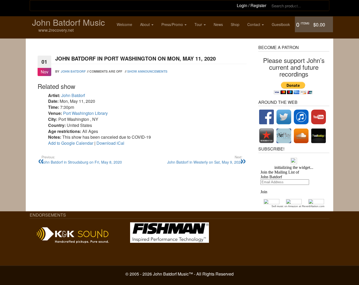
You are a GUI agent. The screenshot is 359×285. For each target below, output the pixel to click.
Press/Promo (172, 24)
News (218, 24)
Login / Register (251, 5)
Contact (254, 24)
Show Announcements (147, 71)
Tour (198, 24)
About (145, 24)
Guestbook (281, 24)
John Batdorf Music (68, 22)
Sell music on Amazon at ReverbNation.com (297, 206)
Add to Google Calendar (70, 143)
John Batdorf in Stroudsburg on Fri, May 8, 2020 (82, 160)
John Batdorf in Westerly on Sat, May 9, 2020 (205, 160)
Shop (235, 24)
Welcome (124, 24)
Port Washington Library (85, 113)
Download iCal (110, 143)
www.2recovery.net (56, 30)
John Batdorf (73, 71)
